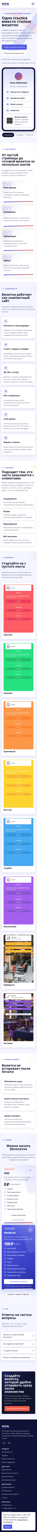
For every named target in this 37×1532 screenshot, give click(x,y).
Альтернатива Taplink (10, 1494)
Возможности (7, 1452)
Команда (19, 135)
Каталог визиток (8, 1459)
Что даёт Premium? (10, 1351)
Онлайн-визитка (8, 1487)
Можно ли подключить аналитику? (16, 1357)
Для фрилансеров (8, 1480)
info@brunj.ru (7, 1505)
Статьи (4, 1498)
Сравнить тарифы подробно (18, 1294)
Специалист (8, 135)
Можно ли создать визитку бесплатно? (13, 1336)
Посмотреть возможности (14, 53)
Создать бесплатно (18, 1215)
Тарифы (5, 1455)
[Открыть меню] (33, 4)
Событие (30, 135)
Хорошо (8, 1527)
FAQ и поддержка (8, 1462)
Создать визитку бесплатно (14, 47)
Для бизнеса (6, 1470)
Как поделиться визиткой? (13, 1344)
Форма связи (7, 1512)
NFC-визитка (6, 1491)
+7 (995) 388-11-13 (8, 1508)
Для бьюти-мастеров (10, 1473)
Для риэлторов (7, 1476)
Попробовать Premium (19, 1281)
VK (4, 1443)
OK (9, 1443)
